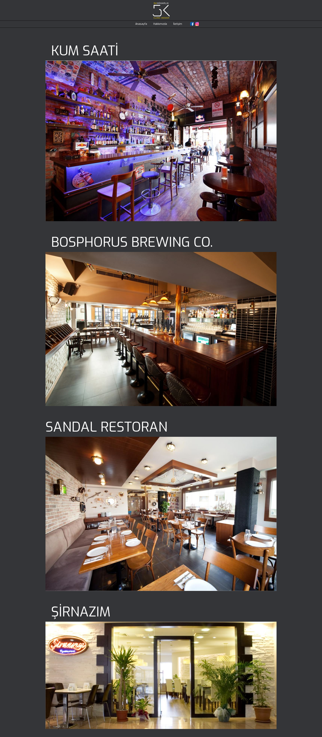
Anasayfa (141, 24)
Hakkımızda (160, 24)
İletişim (177, 24)
